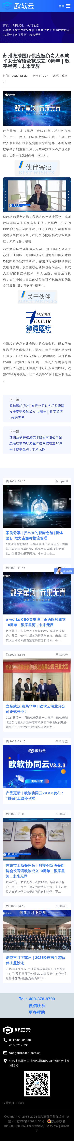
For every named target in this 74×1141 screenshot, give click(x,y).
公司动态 (33, 25)
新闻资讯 (18, 25)
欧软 (21, 1102)
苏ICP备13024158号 (30, 1121)
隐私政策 (52, 1126)
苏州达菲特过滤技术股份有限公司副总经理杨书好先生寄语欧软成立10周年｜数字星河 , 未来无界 (36, 443)
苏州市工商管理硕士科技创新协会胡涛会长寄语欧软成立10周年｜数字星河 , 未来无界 (35, 871)
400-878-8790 (42, 999)
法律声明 (38, 1126)
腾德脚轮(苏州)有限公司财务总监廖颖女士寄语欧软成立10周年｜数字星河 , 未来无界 (37, 411)
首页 (6, 25)
